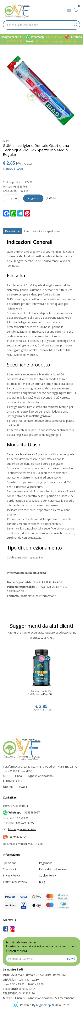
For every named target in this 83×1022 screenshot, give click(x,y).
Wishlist (54, 198)
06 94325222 (17, 837)
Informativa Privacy (15, 882)
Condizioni (9, 869)
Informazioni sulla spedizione (42, 231)
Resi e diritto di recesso (53, 869)
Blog (42, 882)
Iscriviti (70, 958)
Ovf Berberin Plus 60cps (42, 694)
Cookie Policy (47, 875)
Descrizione (12, 231)
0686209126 (15, 41)
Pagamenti (46, 863)
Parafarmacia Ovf (41, 691)
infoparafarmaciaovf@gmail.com (55, 41)
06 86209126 (19, 993)
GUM (6, 141)
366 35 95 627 (54, 37)
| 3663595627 (24, 812)
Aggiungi (33, 198)
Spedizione (9, 863)
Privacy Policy (11, 875)
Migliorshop (43, 1005)
